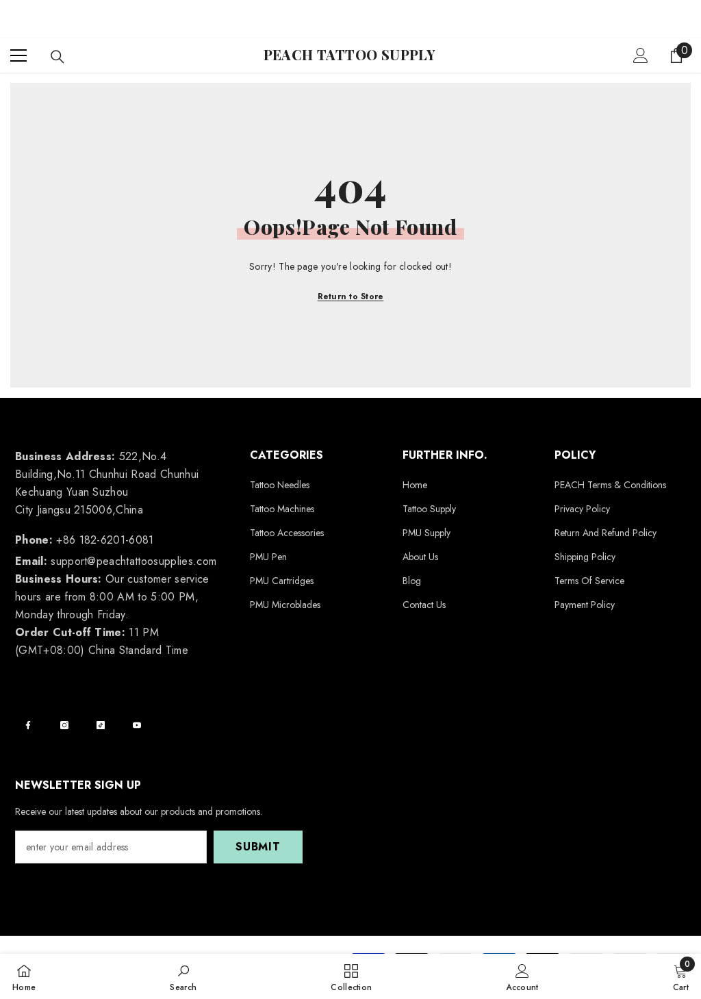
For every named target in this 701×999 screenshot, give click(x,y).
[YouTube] (137, 725)
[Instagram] (64, 725)
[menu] (18, 55)
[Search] (57, 57)
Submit (258, 847)
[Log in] (640, 55)
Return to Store (351, 296)
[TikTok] (101, 725)
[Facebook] (28, 725)
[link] (183, 976)
